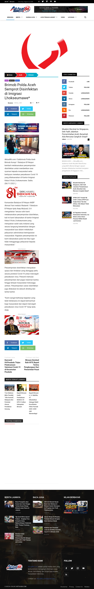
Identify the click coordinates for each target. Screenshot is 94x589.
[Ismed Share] (61, 9)
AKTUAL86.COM (21, 586)
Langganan (85, 93)
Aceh (6, 80)
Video (63, 17)
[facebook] (38, 1)
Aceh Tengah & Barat (48, 17)
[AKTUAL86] (20, 9)
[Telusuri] (85, 17)
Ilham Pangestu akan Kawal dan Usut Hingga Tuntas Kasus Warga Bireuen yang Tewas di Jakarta (22, 506)
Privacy (71, 587)
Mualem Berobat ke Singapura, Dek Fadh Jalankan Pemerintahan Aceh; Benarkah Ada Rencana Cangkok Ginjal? (81, 187)
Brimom (12, 80)
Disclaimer (64, 587)
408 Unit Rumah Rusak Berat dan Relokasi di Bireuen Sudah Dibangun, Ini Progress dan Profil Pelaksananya (52, 506)
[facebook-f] (66, 568)
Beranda (10, 17)
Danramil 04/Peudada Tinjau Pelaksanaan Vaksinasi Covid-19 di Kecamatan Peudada (12, 366)
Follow (86, 87)
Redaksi (86, 587)
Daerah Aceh (30, 17)
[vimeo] (46, 1)
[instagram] (77, 568)
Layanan (71, 17)
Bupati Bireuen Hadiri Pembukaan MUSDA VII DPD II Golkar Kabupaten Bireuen (21, 400)
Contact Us (79, 587)
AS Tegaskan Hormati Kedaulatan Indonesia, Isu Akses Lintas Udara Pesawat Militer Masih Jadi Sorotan (81, 217)
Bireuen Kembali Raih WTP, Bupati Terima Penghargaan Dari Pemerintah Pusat (31, 365)
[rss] (66, 574)
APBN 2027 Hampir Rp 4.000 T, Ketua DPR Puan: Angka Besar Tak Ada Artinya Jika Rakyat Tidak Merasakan (81, 202)
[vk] (51, 1)
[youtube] (54, 1)
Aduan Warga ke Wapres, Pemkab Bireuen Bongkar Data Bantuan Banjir (52, 519)
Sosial (17, 80)
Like (88, 81)
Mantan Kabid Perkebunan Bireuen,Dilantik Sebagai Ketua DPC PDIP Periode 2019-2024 (23, 538)
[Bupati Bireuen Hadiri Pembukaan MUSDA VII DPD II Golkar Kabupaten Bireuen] (22, 387)
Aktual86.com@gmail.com (46, 578)
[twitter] (42, 1)
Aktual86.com (33, 566)
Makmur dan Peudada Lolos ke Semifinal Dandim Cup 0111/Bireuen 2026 (52, 530)
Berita (18, 17)
